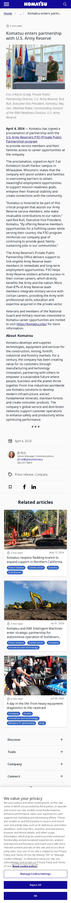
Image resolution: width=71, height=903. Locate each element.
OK (35, 895)
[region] (35, 845)
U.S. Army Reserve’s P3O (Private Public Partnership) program (34, 139)
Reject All (35, 885)
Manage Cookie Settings (35, 873)
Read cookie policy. (25, 866)
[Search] (65, 4)
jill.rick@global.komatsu (30, 459)
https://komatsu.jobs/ (31, 324)
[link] (24, 487)
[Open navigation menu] (6, 4)
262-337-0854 (24, 462)
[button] (12, 487)
